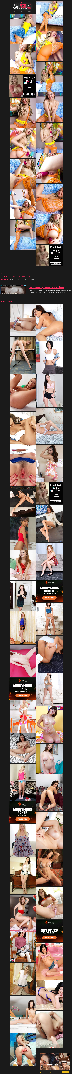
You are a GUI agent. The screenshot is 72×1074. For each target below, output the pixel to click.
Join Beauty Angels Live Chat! (47, 287)
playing (22, 276)
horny (15, 276)
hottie (18, 276)
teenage (28, 276)
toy (25, 276)
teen (9, 276)
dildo (12, 276)
